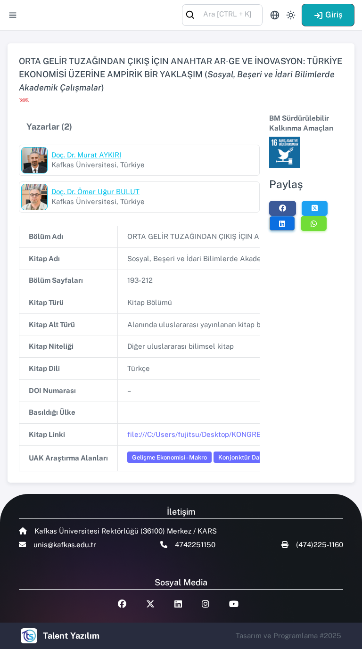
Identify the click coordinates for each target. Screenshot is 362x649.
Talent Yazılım (71, 636)
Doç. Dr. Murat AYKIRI (86, 155)
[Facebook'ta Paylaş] (282, 208)
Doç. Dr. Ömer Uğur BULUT (95, 192)
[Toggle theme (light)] (291, 15)
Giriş (334, 14)
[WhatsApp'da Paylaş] (314, 223)
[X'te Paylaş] (315, 208)
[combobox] (222, 14)
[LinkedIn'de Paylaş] (282, 223)
